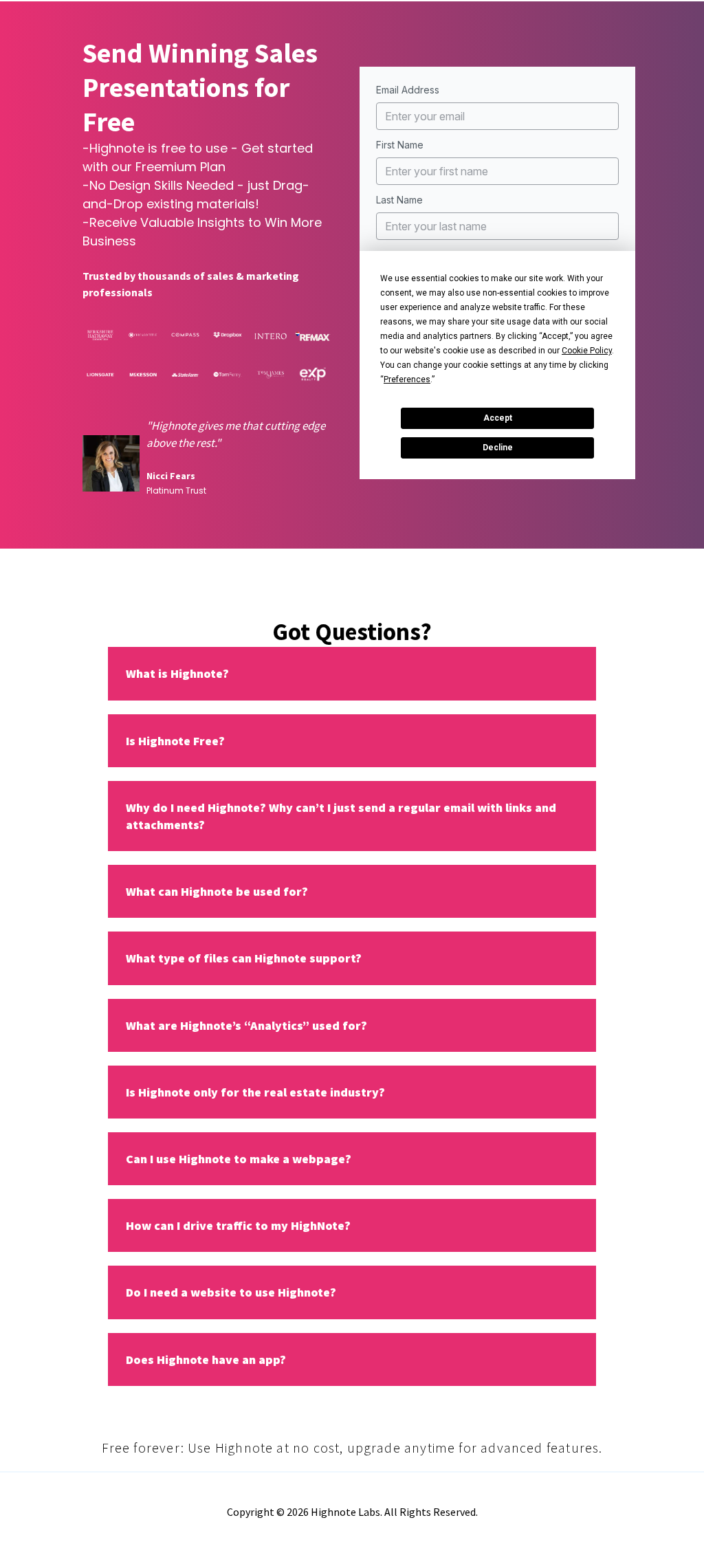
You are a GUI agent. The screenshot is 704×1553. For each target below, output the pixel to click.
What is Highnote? (177, 673)
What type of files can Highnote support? (244, 958)
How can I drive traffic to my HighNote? (238, 1225)
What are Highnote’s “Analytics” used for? (246, 1025)
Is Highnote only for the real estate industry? (255, 1092)
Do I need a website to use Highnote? (231, 1292)
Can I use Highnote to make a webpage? (238, 1159)
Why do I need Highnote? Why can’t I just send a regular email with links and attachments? (341, 816)
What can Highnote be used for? (217, 891)
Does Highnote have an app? (206, 1359)
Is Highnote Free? (175, 741)
